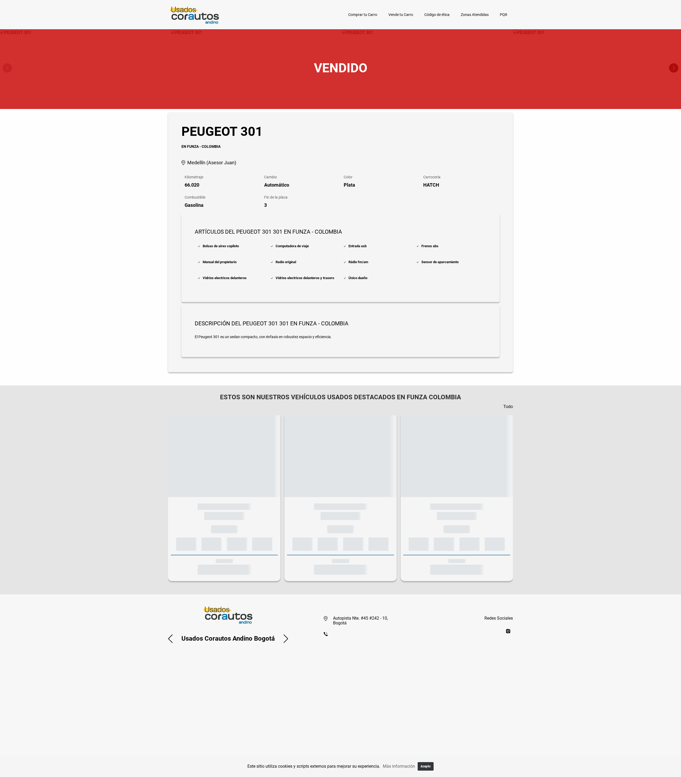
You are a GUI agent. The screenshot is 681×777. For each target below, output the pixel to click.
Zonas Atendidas (475, 14)
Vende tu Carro (400, 14)
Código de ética (437, 14)
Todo (508, 406)
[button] (170, 638)
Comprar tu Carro (362, 14)
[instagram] (508, 630)
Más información (399, 766)
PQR (503, 14)
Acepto (426, 766)
